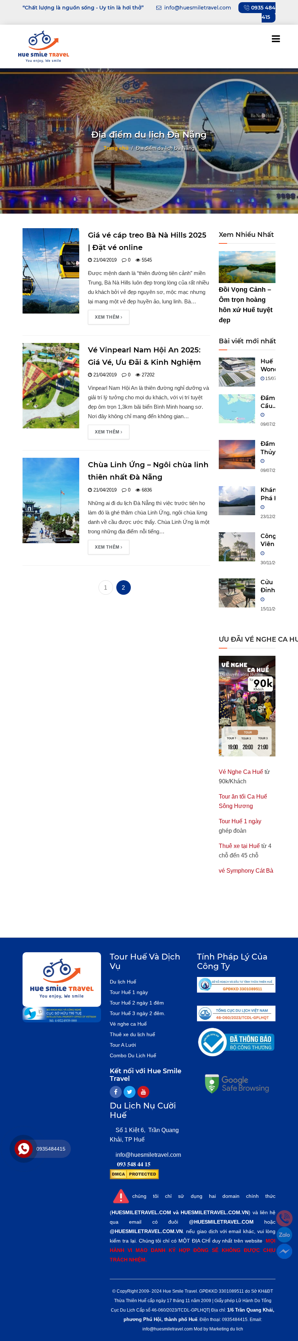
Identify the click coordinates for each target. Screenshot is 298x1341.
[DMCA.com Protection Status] (134, 1174)
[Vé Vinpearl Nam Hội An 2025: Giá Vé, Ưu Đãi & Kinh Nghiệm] (51, 385)
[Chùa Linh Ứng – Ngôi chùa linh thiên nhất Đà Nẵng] (51, 500)
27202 (147, 374)
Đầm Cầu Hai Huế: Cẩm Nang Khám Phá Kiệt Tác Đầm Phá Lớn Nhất (270, 403)
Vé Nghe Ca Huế (241, 772)
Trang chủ (116, 147)
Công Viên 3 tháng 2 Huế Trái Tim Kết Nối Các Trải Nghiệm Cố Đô (273, 541)
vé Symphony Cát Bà (246, 871)
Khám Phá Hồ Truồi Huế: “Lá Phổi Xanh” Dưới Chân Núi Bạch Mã (271, 494)
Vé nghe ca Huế (128, 1024)
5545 (146, 260)
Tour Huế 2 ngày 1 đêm (137, 1003)
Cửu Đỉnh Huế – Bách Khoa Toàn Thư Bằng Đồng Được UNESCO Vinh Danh (274, 587)
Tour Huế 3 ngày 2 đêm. (137, 1013)
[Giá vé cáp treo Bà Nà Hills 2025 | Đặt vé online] (51, 270)
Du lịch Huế (123, 982)
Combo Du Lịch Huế (133, 1055)
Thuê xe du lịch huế (132, 1034)
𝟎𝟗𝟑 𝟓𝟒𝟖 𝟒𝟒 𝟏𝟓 (133, 1164)
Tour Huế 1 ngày (240, 821)
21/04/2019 (104, 260)
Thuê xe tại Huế (239, 846)
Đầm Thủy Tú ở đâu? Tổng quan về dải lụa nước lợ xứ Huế (271, 448)
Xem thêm (108, 317)
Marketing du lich (226, 1329)
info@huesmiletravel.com (148, 1155)
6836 (146, 490)
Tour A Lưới (123, 1045)
